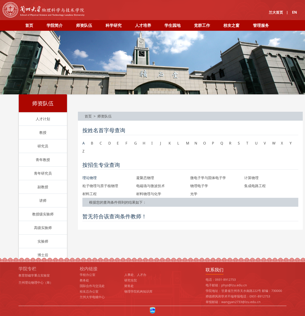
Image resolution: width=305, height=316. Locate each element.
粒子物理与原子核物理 (100, 185)
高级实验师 (43, 227)
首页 (29, 25)
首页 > (91, 116)
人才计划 (43, 118)
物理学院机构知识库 (138, 291)
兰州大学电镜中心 (92, 297)
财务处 (129, 286)
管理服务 (261, 25)
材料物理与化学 (148, 193)
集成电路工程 (255, 185)
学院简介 (55, 25)
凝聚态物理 (145, 177)
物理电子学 (199, 185)
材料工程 (89, 193)
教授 (42, 132)
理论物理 (89, 177)
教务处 (84, 280)
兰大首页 (276, 12)
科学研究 (114, 25)
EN (294, 12)
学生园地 (173, 25)
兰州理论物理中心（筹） (36, 282)
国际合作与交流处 (92, 286)
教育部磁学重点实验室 (34, 275)
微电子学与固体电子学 (208, 177)
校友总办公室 (89, 291)
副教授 (43, 186)
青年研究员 (43, 173)
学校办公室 (87, 275)
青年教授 (43, 159)
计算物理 (251, 177)
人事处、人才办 (135, 275)
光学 (193, 193)
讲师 (42, 200)
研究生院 (130, 280)
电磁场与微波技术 (150, 185)
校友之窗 (232, 25)
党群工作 (202, 25)
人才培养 (143, 25)
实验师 (43, 241)
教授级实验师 (43, 214)
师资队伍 (84, 25)
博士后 (43, 254)
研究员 (43, 146)
